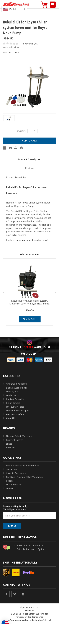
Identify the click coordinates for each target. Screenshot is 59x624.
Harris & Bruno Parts (16, 399)
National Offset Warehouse (19, 436)
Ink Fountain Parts (15, 406)
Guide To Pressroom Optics (30, 549)
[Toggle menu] (53, 5)
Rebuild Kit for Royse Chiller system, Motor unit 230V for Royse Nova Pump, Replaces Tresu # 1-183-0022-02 (29, 303)
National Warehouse (29, 347)
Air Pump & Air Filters (16, 383)
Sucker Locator (13, 484)
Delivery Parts (13, 391)
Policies (9, 480)
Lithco (9, 443)
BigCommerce (35, 616)
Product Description (29, 159)
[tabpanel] (29, 294)
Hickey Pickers (13, 402)
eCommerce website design (23, 620)
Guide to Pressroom (16, 473)
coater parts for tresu (26, 239)
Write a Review (11, 47)
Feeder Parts (12, 395)
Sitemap (10, 488)
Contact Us (11, 469)
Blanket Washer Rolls (16, 387)
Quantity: (21, 131)
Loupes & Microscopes (17, 410)
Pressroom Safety (15, 414)
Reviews (29, 168)
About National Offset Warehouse (22, 465)
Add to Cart (29, 319)
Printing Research (14, 439)
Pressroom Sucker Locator (30, 545)
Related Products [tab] (29, 254)
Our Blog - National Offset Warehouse (25, 477)
